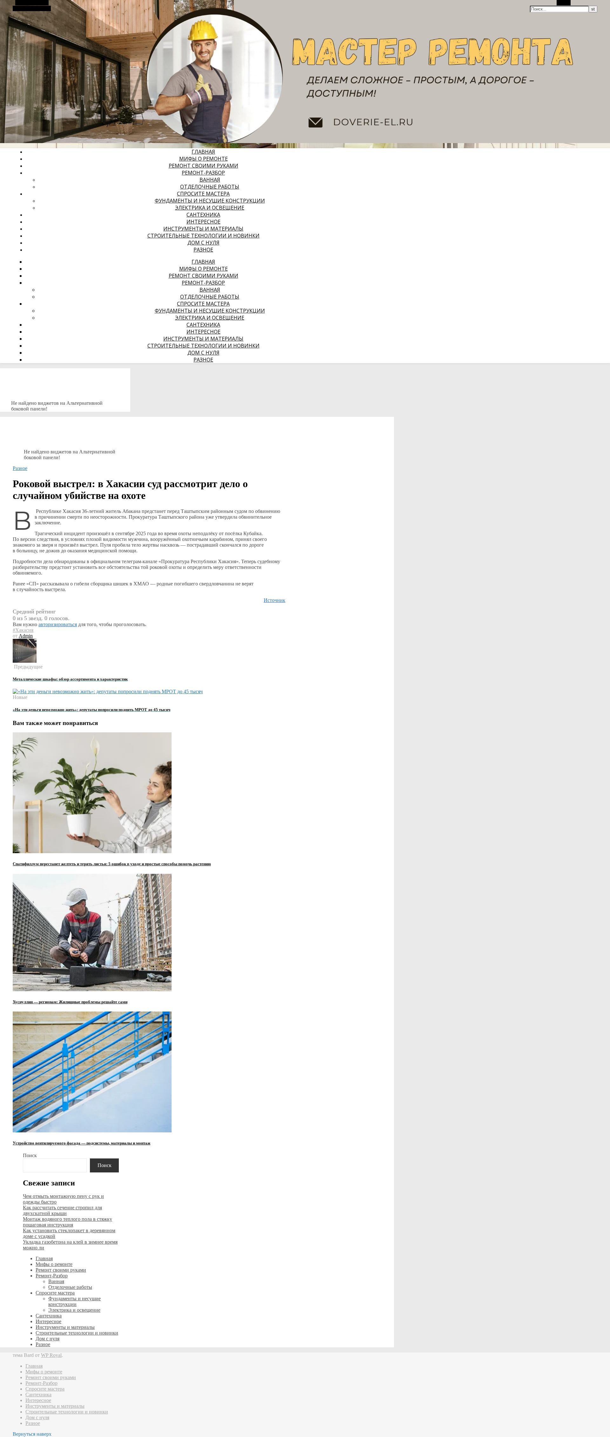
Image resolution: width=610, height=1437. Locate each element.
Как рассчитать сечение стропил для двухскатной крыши (62, 1210)
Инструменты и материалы (203, 228)
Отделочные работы (209, 186)
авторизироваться (57, 624)
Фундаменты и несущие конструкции (210, 200)
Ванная (210, 179)
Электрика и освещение (209, 207)
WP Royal (51, 1355)
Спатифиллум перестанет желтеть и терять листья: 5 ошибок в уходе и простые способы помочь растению (112, 863)
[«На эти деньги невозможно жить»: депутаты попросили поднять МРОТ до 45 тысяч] (108, 691)
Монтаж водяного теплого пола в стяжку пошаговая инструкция (67, 1221)
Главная (203, 151)
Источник (274, 600)
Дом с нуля (203, 242)
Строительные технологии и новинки (203, 235)
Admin (26, 636)
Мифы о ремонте (203, 158)
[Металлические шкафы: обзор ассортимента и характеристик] (25, 661)
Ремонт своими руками (203, 165)
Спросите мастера (203, 193)
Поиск (30, 1155)
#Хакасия (23, 630)
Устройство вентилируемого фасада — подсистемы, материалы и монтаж (81, 1143)
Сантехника (203, 214)
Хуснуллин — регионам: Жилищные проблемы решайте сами (70, 1001)
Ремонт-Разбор (203, 172)
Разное (203, 249)
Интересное (203, 221)
